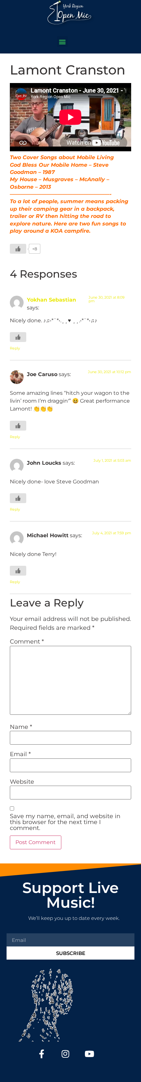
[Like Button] (18, 249)
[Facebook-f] (42, 1054)
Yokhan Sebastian (51, 299)
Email (20, 754)
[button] (62, 41)
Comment (27, 642)
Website (22, 782)
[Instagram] (66, 1054)
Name (21, 727)
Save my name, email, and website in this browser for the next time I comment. (65, 822)
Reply (15, 348)
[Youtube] (89, 1054)
